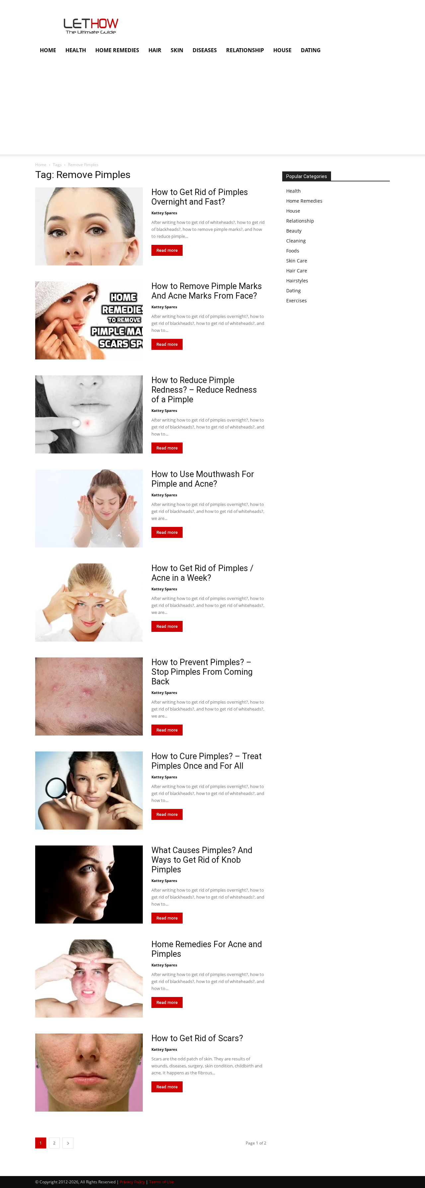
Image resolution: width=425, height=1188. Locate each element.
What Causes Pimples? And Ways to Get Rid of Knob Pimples (201, 859)
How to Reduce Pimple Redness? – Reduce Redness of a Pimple (204, 389)
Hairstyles (297, 280)
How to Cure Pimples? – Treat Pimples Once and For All (206, 761)
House (293, 211)
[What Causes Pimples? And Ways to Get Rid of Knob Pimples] (89, 884)
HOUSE (282, 50)
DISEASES (205, 50)
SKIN (177, 50)
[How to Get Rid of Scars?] (89, 1073)
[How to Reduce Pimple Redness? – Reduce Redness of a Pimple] (89, 414)
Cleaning (296, 241)
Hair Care (296, 270)
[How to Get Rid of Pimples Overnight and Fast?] (89, 226)
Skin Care (296, 260)
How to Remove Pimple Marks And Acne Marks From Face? (206, 291)
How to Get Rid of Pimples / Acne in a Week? (202, 573)
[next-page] (68, 1143)
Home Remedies (304, 201)
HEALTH (75, 50)
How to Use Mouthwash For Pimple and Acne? (202, 479)
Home (40, 164)
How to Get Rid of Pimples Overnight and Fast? (199, 197)
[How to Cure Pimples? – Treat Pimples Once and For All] (89, 790)
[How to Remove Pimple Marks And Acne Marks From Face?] (89, 320)
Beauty (293, 231)
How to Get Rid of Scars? (197, 1038)
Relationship (300, 221)
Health (293, 191)
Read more (167, 250)
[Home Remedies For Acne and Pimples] (89, 979)
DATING (311, 50)
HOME (48, 50)
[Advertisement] (199, 107)
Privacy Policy (132, 1182)
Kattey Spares (164, 212)
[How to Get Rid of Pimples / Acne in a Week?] (89, 602)
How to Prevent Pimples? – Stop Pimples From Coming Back (202, 671)
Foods (292, 251)
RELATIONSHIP (245, 50)
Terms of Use (161, 1182)
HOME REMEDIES (117, 50)
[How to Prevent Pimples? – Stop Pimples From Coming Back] (89, 696)
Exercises (296, 300)
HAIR (154, 50)
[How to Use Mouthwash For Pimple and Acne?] (89, 508)
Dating (293, 290)
